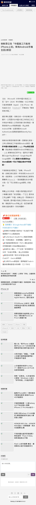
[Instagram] (15, 493)
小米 (18, 328)
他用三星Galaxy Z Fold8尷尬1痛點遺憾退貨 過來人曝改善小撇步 (24, 415)
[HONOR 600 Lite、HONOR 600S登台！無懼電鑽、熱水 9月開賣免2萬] (7, 426)
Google (4, 332)
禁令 (29, 328)
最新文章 (5, 5)
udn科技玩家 (4, 40)
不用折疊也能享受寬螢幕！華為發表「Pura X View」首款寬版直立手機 (24, 436)
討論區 (3, 456)
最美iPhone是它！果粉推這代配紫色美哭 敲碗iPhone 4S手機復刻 (24, 395)
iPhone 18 (5, 289)
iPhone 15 (5, 328)
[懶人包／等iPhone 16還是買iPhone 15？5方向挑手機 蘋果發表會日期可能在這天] (7, 347)
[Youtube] (30, 2)
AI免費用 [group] (20, 10)
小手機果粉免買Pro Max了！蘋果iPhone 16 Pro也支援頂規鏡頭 (24, 368)
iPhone (17, 324)
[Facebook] (11, 493)
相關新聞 (4, 389)
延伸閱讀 (4, 339)
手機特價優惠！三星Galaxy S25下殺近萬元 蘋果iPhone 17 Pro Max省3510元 (24, 405)
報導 (10, 116)
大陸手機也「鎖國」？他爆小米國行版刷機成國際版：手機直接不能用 (24, 356)
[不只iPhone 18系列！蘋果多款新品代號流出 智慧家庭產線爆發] (7, 306)
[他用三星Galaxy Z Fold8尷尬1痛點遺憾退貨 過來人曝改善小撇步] (7, 416)
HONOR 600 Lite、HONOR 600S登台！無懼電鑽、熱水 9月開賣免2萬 (24, 425)
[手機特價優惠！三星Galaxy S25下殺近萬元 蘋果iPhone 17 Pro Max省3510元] (7, 406)
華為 (23, 328)
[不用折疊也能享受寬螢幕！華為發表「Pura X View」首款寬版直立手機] (7, 437)
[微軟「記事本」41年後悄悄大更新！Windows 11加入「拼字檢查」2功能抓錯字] (7, 379)
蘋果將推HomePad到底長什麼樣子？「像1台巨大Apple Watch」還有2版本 (24, 295)
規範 (3, 474)
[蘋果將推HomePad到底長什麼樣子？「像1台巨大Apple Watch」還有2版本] (7, 296)
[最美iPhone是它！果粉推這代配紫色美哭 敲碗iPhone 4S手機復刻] (7, 396)
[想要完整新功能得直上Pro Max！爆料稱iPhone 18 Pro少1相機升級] (7, 316)
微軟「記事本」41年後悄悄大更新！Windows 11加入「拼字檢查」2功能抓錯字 (24, 378)
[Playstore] (21, 493)
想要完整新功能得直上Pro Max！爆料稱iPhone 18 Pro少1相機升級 (24, 315)
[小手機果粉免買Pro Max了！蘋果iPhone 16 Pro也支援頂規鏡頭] (7, 369)
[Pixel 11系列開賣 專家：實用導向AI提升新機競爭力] (7, 447)
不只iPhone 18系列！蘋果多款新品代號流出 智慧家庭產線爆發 (24, 305)
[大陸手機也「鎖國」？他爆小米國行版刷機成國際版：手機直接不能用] (7, 357)
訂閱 (25, 497)
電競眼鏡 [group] (29, 10)
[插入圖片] (28, 474)
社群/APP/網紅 (24, 5)
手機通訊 (14, 5)
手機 (24, 324)
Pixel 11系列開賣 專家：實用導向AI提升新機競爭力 (24, 445)
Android (10, 324)
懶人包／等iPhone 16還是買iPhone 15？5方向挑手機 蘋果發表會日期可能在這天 (24, 346)
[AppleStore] (24, 493)
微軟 (3, 324)
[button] (32, 2)
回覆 (33, 474)
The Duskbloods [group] (7, 10)
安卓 (12, 328)
